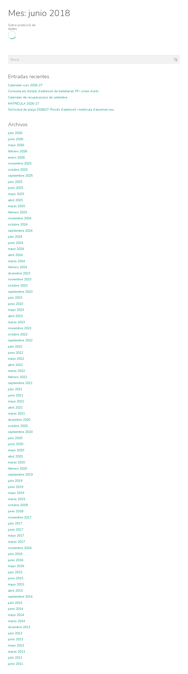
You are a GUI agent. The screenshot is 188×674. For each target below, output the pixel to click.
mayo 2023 (16, 310)
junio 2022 (15, 353)
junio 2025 (15, 188)
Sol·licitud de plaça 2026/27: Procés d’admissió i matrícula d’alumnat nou (61, 109)
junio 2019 (15, 487)
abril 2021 (15, 407)
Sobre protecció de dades (22, 27)
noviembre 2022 (19, 328)
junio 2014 (15, 609)
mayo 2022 (16, 358)
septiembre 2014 (20, 596)
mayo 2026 (16, 145)
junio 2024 (15, 243)
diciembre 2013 (19, 627)
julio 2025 (15, 182)
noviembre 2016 (19, 548)
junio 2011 (15, 664)
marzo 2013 (16, 651)
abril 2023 (15, 316)
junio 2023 (15, 304)
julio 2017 (15, 523)
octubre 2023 (18, 285)
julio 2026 (15, 133)
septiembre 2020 (20, 432)
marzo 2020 (16, 462)
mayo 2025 (16, 194)
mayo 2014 (16, 615)
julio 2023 (15, 297)
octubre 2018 (18, 505)
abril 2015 (15, 590)
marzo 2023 (16, 322)
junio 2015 (15, 578)
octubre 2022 (18, 334)
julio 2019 (15, 481)
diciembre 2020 (19, 420)
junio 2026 (15, 139)
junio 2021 (15, 395)
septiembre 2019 (20, 474)
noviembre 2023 (19, 279)
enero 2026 (16, 157)
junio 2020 (15, 444)
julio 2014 (15, 603)
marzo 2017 (16, 542)
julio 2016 (15, 554)
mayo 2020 (16, 450)
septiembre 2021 (20, 383)
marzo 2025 (16, 206)
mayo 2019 (16, 493)
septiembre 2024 (20, 230)
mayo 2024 (16, 249)
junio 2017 (15, 529)
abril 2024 (15, 255)
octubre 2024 (18, 224)
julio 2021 (15, 389)
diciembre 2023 (19, 273)
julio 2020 (15, 438)
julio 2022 (15, 346)
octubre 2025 (18, 169)
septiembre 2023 (20, 292)
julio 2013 (15, 633)
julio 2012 (15, 657)
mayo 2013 (16, 645)
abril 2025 (15, 200)
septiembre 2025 (20, 175)
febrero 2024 (17, 267)
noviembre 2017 (19, 517)
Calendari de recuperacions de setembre (37, 97)
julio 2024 (15, 236)
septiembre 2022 (20, 340)
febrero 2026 (17, 151)
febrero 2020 (17, 468)
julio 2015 (15, 572)
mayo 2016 (16, 566)
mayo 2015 (16, 584)
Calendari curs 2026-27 (25, 85)
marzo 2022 (16, 371)
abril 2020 (15, 456)
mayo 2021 (16, 401)
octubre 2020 (18, 426)
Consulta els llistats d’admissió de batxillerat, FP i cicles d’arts (53, 91)
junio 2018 (15, 511)
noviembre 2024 (19, 218)
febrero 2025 (17, 212)
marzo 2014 (16, 621)
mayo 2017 (16, 535)
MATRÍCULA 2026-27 (23, 103)
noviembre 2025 (19, 163)
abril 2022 (15, 365)
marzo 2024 (16, 261)
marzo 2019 (16, 499)
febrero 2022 (17, 377)
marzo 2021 (16, 413)
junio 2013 (15, 639)
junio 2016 (15, 560)
